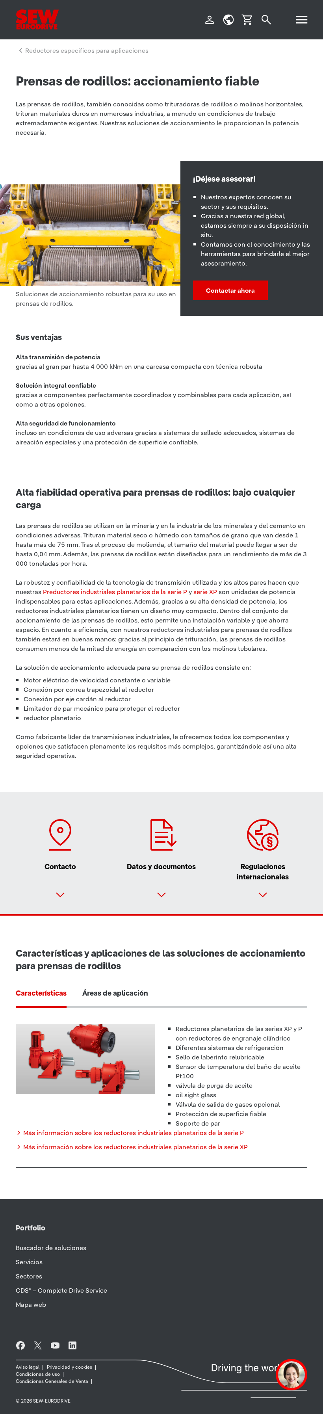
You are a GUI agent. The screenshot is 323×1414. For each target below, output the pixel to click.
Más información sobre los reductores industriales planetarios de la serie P (133, 1132)
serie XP (205, 591)
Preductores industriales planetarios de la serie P (115, 591)
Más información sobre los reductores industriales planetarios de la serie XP (135, 1147)
